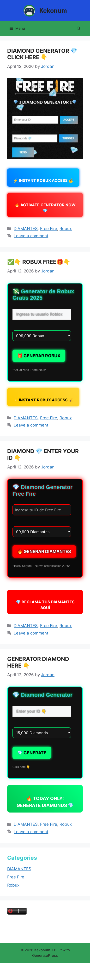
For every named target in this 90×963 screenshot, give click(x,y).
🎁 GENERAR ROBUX (38, 355)
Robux (66, 228)
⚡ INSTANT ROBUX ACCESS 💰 (43, 180)
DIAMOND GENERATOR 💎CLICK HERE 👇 (42, 54)
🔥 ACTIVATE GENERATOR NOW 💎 (45, 207)
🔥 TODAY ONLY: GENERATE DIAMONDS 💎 (45, 802)
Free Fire (48, 228)
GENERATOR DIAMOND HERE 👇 (38, 662)
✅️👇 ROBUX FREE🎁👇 (38, 262)
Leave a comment (31, 235)
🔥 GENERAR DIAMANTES (44, 551)
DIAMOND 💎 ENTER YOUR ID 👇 (43, 454)
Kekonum (53, 10)
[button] (78, 28)
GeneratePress (45, 955)
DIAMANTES (26, 228)
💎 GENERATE (31, 752)
